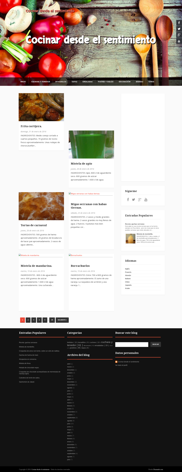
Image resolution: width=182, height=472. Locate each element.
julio (68, 391)
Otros (151, 81)
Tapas (74, 81)
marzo (69, 367)
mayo (69, 379)
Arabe (127, 288)
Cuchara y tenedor (40, 81)
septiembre (71, 418)
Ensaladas (87, 81)
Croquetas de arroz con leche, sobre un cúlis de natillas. (39, 351)
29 (52, 320)
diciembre (70, 370)
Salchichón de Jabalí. (27, 382)
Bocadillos (60, 81)
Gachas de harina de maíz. (29, 355)
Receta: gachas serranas (134, 224)
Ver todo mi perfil (121, 365)
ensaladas (99, 345)
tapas (84, 348)
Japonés (128, 285)
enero (69, 409)
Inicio (23, 81)
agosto (69, 388)
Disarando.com (158, 469)
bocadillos (82, 342)
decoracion (87, 345)
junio (69, 376)
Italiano (128, 279)
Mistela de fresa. (25, 363)
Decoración (124, 81)
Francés (128, 272)
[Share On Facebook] (22, 96)
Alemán (128, 275)
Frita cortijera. (31, 126)
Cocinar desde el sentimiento (50, 10)
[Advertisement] (68, 172)
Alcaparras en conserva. (28, 359)
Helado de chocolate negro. (29, 368)
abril (68, 364)
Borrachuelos (80, 265)
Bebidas (139, 81)
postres (73, 348)
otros (111, 345)
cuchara (93, 342)
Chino (127, 282)
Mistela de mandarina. (36, 265)
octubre (70, 373)
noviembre (71, 385)
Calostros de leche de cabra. (29, 378)
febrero (69, 406)
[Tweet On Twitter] (22, 102)
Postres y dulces (105, 81)
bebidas (70, 342)
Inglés (127, 269)
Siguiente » (62, 320)
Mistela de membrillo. (145, 234)
